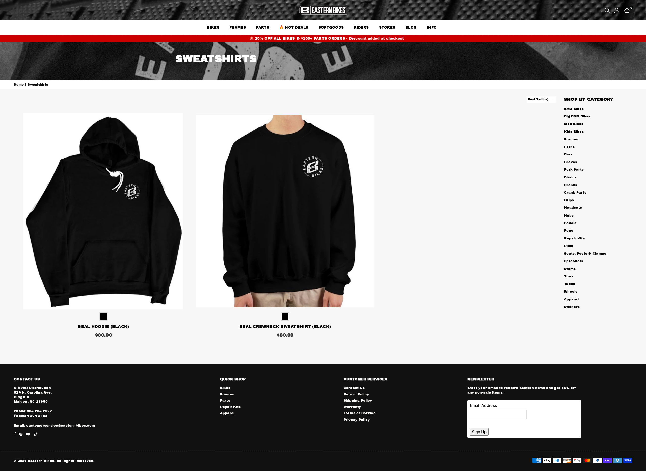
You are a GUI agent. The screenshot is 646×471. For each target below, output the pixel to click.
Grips (569, 200)
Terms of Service (360, 413)
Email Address (483, 405)
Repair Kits (574, 238)
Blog (411, 27)
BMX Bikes (574, 109)
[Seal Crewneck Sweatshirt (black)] (285, 211)
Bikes (225, 388)
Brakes (570, 162)
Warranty (352, 407)
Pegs (568, 230)
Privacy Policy (357, 420)
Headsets (573, 208)
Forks (569, 147)
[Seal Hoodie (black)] (103, 211)
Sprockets (573, 261)
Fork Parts (574, 169)
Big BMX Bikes (577, 116)
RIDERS (361, 27)
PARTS (262, 27)
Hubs (569, 215)
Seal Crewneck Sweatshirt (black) (285, 326)
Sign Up (479, 432)
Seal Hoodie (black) (103, 326)
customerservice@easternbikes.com (60, 425)
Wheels (571, 291)
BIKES (213, 27)
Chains (570, 177)
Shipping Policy (358, 400)
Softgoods (331, 27)
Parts (225, 400)
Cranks (570, 185)
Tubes (569, 284)
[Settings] (617, 10)
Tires (568, 276)
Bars (568, 154)
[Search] (607, 10)
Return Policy (356, 394)
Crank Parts (575, 192)
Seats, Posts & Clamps (585, 253)
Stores (387, 27)
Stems (570, 269)
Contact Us (354, 388)
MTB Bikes (573, 124)
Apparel (571, 299)
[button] (627, 10)
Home (19, 84)
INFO (432, 27)
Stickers (572, 307)
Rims (568, 246)
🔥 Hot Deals (293, 27)
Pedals (570, 223)
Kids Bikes (574, 132)
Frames (237, 27)
